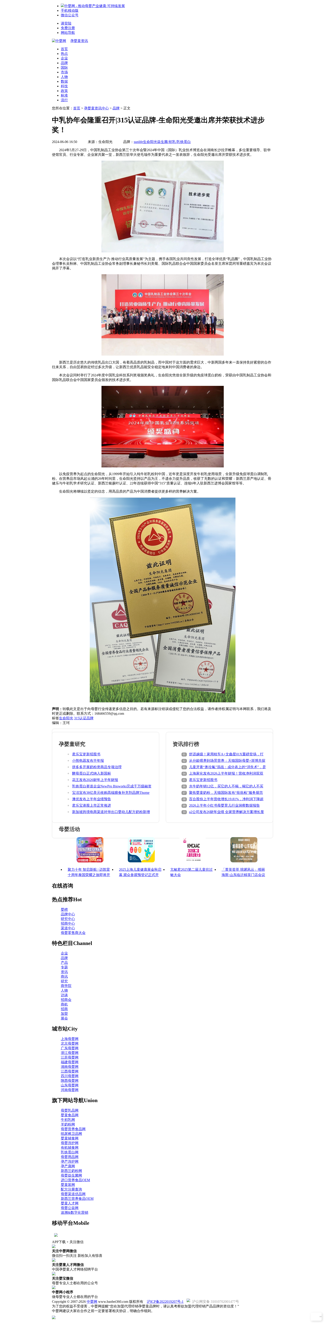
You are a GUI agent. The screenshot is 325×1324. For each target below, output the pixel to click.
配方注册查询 (71, 1189)
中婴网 (92, 1301)
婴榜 (64, 909)
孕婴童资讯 (79, 41)
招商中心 (68, 923)
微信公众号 (69, 15)
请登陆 (66, 23)
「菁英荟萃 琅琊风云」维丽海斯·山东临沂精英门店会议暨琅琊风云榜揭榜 (243, 875)
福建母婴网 (69, 1062)
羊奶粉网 (68, 1124)
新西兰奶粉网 (71, 1171)
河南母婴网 (69, 1090)
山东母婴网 (69, 1085)
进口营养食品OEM (75, 1180)
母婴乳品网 (69, 1110)
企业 (64, 58)
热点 (64, 53)
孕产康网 (68, 1166)
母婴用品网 (69, 1157)
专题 (64, 967)
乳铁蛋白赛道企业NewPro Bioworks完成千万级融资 (111, 786)
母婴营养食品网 (73, 1129)
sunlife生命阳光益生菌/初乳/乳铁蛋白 (162, 142)
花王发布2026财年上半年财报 (95, 780)
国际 (64, 67)
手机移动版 (69, 10)
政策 (64, 91)
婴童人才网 (69, 1203)
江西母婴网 (69, 1071)
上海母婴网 (69, 1039)
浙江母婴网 (69, 1053)
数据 (64, 81)
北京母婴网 (69, 1043)
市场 (64, 72)
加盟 (64, 1013)
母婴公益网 (69, 1208)
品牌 (64, 63)
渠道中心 (68, 928)
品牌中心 (68, 914)
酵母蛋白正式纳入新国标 (91, 773)
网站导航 (68, 32)
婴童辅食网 (69, 1138)
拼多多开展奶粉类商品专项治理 (97, 767)
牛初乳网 (68, 1120)
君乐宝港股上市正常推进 (91, 805)
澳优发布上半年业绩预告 (91, 799)
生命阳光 (66, 718)
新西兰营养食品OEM (77, 1198)
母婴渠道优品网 (73, 1194)
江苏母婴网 (69, 1057)
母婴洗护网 (69, 1143)
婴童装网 (68, 1185)
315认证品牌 (84, 718)
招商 (64, 1009)
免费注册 (68, 28)
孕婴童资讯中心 (96, 108)
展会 (64, 1018)
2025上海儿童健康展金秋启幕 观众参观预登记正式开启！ (140, 875)
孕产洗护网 (69, 1161)
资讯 (64, 972)
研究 (64, 981)
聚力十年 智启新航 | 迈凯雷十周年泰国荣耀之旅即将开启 (89, 875)
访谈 (64, 995)
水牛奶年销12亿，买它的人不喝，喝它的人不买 (226, 786)
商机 (64, 1004)
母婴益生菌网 (71, 1175)
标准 (64, 95)
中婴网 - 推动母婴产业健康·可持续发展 (94, 6)
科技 (64, 86)
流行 (64, 100)
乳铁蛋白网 (69, 1152)
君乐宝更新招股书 (86, 754)
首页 (64, 49)
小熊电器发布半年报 (88, 760)
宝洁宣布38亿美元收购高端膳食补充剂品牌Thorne (110, 792)
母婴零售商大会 (73, 933)
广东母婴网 (69, 1048)
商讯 (64, 976)
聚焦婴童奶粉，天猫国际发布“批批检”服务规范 (226, 792)
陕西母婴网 (69, 1080)
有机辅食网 (69, 1147)
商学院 (66, 986)
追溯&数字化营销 (74, 1212)
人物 (64, 77)
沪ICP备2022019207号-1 (165, 1301)
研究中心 (68, 919)
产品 (64, 962)
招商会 (66, 1000)
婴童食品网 (69, 1115)
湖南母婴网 (69, 1067)
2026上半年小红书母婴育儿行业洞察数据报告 (224, 805)
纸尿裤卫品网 (71, 1133)
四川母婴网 (69, 1076)
